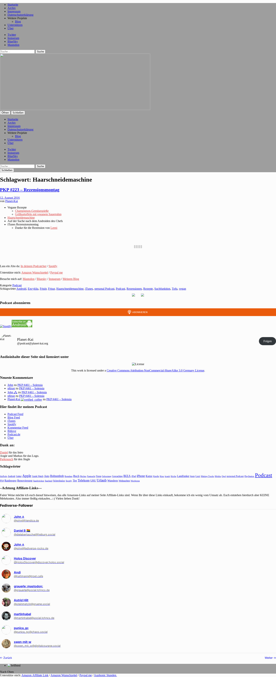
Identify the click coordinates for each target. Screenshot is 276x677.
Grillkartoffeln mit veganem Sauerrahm (38, 214)
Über (11, 28)
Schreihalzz (59, 480)
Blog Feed (14, 417)
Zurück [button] (7, 657)
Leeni (54, 227)
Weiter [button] (269, 657)
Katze (149, 476)
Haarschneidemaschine (21, 217)
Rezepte (148, 288)
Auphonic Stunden (105, 675)
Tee (75, 480)
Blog (18, 21)
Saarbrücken (38, 481)
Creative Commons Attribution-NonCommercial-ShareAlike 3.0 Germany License (155, 370)
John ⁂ (12, 392)
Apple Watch (37, 476)
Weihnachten (124, 480)
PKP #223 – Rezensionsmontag (29, 189)
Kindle (156, 476)
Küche (173, 476)
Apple (26, 476)
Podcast (17, 285)
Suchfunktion (162, 288)
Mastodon (13, 44)
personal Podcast (104, 288)
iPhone (141, 476)
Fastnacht (91, 476)
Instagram (13, 38)
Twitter (12, 34)
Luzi (197, 476)
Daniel (4, 452)
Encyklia (33, 288)
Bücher (83, 476)
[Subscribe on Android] (22, 326)
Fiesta (98, 476)
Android (21, 288)
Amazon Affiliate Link (34, 675)
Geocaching (117, 476)
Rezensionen (134, 288)
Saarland (48, 481)
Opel (224, 476)
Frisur (51, 288)
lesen (192, 476)
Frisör (43, 288)
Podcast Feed (15, 414)
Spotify (53, 266)
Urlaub (102, 480)
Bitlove (12, 431)
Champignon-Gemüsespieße (32, 210)
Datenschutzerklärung (20, 14)
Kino (162, 476)
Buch (76, 476)
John (10, 385)
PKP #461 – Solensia (30, 385)
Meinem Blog (71, 279)
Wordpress (135, 481)
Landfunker (183, 476)
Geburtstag (106, 476)
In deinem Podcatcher (33, 266)
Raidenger (11, 480)
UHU (93, 480)
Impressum (14, 11)
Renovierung (24, 480)
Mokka (218, 476)
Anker (19, 476)
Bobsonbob (57, 476)
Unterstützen (15, 25)
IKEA (127, 476)
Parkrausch (6, 459)
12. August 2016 (10, 197)
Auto (46, 476)
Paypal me (56, 272)
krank (167, 476)
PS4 (2, 480)
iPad (133, 476)
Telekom (84, 480)
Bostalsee (68, 476)
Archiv (12, 8)
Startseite (13, 4)
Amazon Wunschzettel (34, 272)
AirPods (3, 476)
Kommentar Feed (18, 427)
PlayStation (249, 476)
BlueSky (13, 41)
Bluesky (42, 279)
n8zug (11, 388)
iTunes (89, 288)
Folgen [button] (267, 341)
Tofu (174, 288)
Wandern (112, 480)
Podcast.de (14, 434)
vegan (182, 288)
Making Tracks (207, 476)
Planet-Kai (11, 201)
